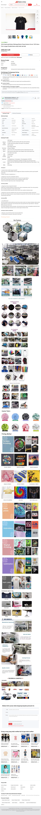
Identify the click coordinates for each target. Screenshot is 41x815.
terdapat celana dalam (14, 785)
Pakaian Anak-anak (14, 7)
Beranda (2, 7)
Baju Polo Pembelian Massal (31, 802)
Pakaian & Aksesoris (8, 7)
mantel (2, 787)
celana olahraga (3, 785)
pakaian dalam (3, 788)
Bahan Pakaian (14, 802)
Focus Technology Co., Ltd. (17, 808)
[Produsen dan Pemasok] (20, 2)
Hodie (31, 788)
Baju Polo (31, 787)
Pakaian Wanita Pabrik (5, 800)
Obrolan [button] (31, 54)
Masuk (3, 108)
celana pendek (13, 788)
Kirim (10, 724)
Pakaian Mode (21, 802)
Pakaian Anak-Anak (21, 7)
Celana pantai (22, 787)
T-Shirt (21, 788)
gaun (21, 785)
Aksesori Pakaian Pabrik (16, 800)
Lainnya (2, 804)
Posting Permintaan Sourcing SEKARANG (16, 725)
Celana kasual (13, 787)
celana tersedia (32, 785)
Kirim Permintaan (10, 54)
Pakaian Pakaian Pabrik (26, 800)
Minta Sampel (19, 57)
